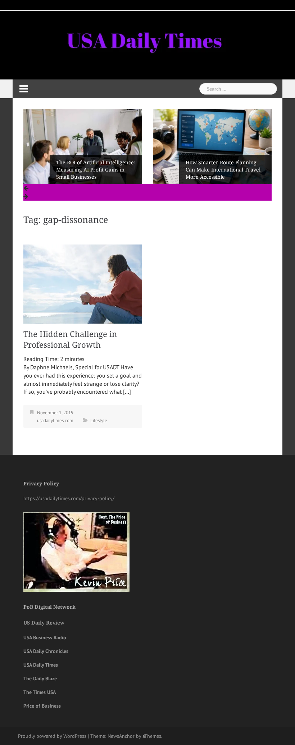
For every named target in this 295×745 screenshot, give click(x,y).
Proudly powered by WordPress (52, 736)
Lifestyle (98, 420)
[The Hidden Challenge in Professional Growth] (82, 283)
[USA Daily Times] (143, 39)
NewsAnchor (121, 736)
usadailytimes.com (55, 420)
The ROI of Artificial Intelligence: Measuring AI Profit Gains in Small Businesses (95, 170)
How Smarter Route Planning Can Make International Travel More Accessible (223, 170)
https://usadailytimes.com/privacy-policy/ (68, 498)
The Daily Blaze (40, 678)
